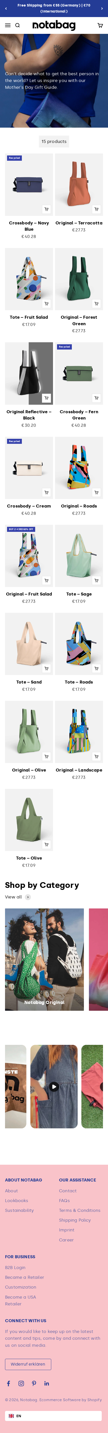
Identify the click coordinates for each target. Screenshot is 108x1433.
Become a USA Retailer (20, 1300)
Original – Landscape (79, 770)
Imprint (66, 1229)
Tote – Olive (29, 858)
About (11, 1190)
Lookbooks (16, 1200)
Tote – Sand (29, 682)
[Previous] (6, 9)
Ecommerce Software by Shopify (70, 1400)
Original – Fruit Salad (29, 594)
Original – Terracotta (79, 222)
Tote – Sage (79, 594)
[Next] (102, 9)
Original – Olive (29, 770)
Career (66, 1239)
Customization (20, 1287)
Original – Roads (79, 506)
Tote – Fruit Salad (29, 317)
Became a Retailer (24, 1277)
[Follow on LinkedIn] (46, 1383)
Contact (68, 1190)
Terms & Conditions (79, 1210)
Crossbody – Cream (29, 506)
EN (18, 1415)
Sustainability (19, 1210)
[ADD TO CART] (46, 209)
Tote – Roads (79, 682)
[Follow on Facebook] (8, 1383)
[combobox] (53, 1416)
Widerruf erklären (28, 1364)
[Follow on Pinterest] (34, 1383)
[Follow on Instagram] (21, 1383)
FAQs (64, 1200)
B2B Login (15, 1267)
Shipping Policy (75, 1220)
